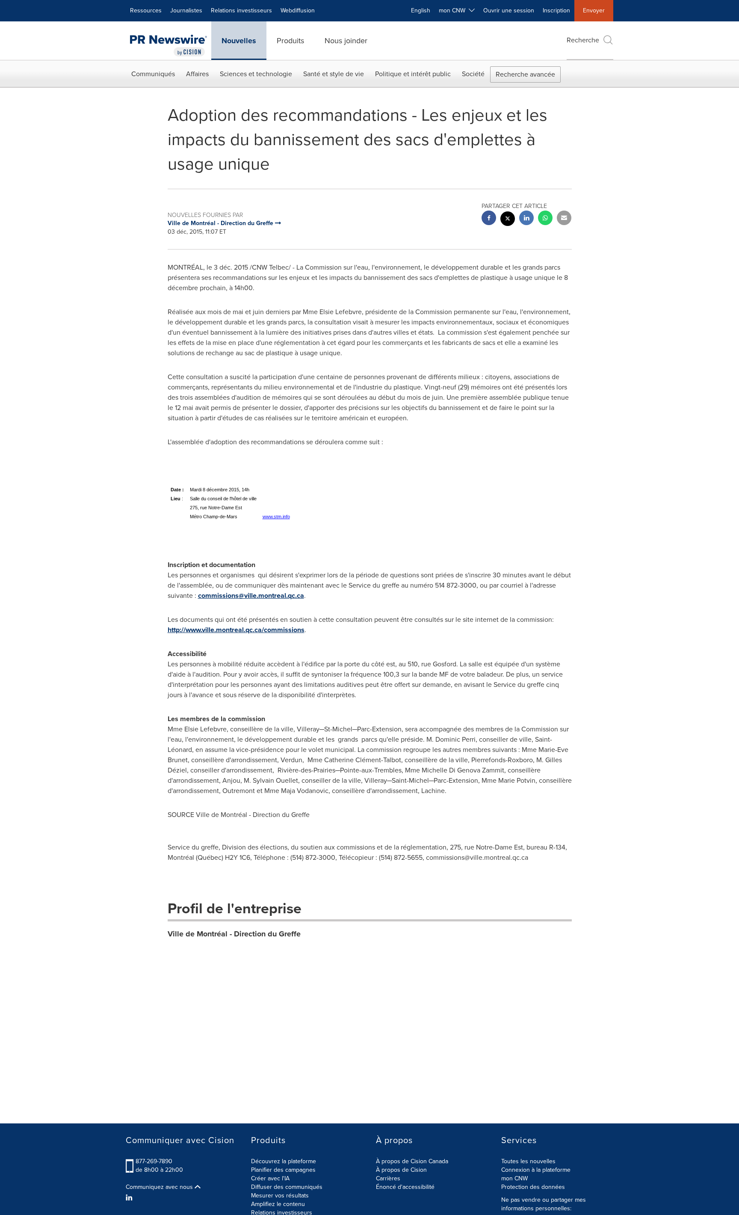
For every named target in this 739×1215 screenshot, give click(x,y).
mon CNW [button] (454, 10)
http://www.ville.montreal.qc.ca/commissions (236, 630)
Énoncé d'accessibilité (405, 1186)
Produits (290, 40)
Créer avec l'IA (270, 1178)
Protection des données (533, 1186)
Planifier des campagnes (283, 1169)
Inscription (556, 10)
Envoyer (594, 10)
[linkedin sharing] (526, 219)
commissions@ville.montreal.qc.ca (251, 595)
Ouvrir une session (508, 10)
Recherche (583, 40)
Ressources (146, 10)
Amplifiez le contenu (278, 1204)
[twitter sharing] (507, 219)
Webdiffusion (298, 10)
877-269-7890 (154, 1161)
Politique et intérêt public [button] (413, 74)
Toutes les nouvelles (528, 1161)
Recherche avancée (525, 74)
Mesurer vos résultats (280, 1195)
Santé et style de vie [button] (333, 74)
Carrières (388, 1178)
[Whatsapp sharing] (545, 219)
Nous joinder (346, 40)
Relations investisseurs (241, 10)
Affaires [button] (197, 74)
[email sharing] (564, 219)
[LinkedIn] (130, 1198)
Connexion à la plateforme (536, 1169)
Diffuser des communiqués (286, 1186)
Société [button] (473, 74)
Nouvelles (239, 40)
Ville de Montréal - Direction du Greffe (234, 933)
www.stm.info (276, 516)
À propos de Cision (401, 1169)
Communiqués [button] (153, 74)
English (420, 10)
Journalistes (186, 10)
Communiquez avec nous (160, 1187)
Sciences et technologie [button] (256, 74)
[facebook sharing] (489, 219)
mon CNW (514, 1178)
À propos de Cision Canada (412, 1161)
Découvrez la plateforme (283, 1161)
